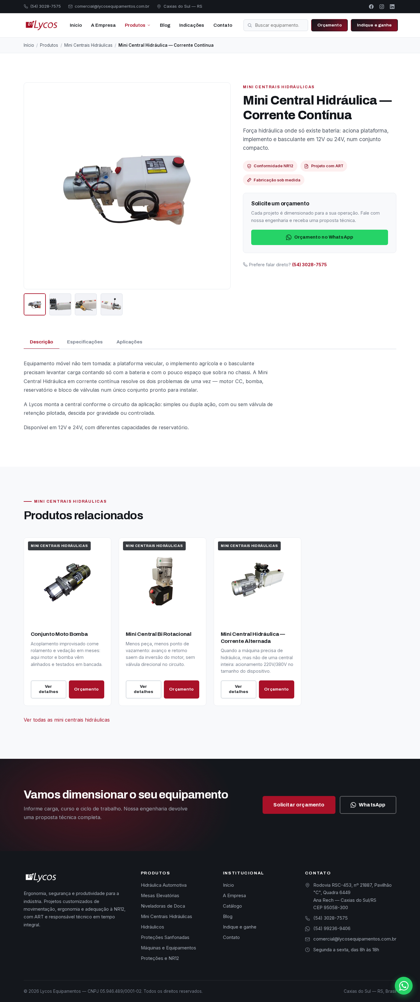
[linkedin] (392, 6)
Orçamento (329, 25)
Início (76, 25)
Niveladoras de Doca (163, 906)
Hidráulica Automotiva (164, 885)
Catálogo (232, 906)
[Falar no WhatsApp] (404, 986)
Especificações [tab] (85, 341)
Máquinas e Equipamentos (168, 948)
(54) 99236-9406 (332, 928)
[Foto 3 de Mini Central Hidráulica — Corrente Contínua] (86, 304)
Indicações (191, 25)
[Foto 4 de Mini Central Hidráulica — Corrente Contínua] (112, 304)
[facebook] (371, 6)
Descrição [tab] (41, 341)
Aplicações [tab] (129, 341)
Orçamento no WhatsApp (323, 237)
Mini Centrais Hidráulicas (88, 45)
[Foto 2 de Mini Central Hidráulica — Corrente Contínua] (60, 304)
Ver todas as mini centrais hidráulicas (67, 720)
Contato (222, 25)
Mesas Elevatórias (160, 895)
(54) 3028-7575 (330, 918)
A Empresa (103, 25)
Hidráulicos (152, 927)
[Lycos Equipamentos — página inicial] (41, 25)
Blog (165, 25)
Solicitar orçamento (298, 804)
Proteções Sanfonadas (165, 937)
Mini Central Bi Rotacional (159, 634)
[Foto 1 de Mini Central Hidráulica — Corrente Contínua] (35, 304)
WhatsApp (372, 804)
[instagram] (381, 6)
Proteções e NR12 (160, 958)
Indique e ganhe (374, 25)
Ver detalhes (48, 689)
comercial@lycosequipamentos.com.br (354, 939)
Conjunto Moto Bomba (59, 634)
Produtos (135, 25)
